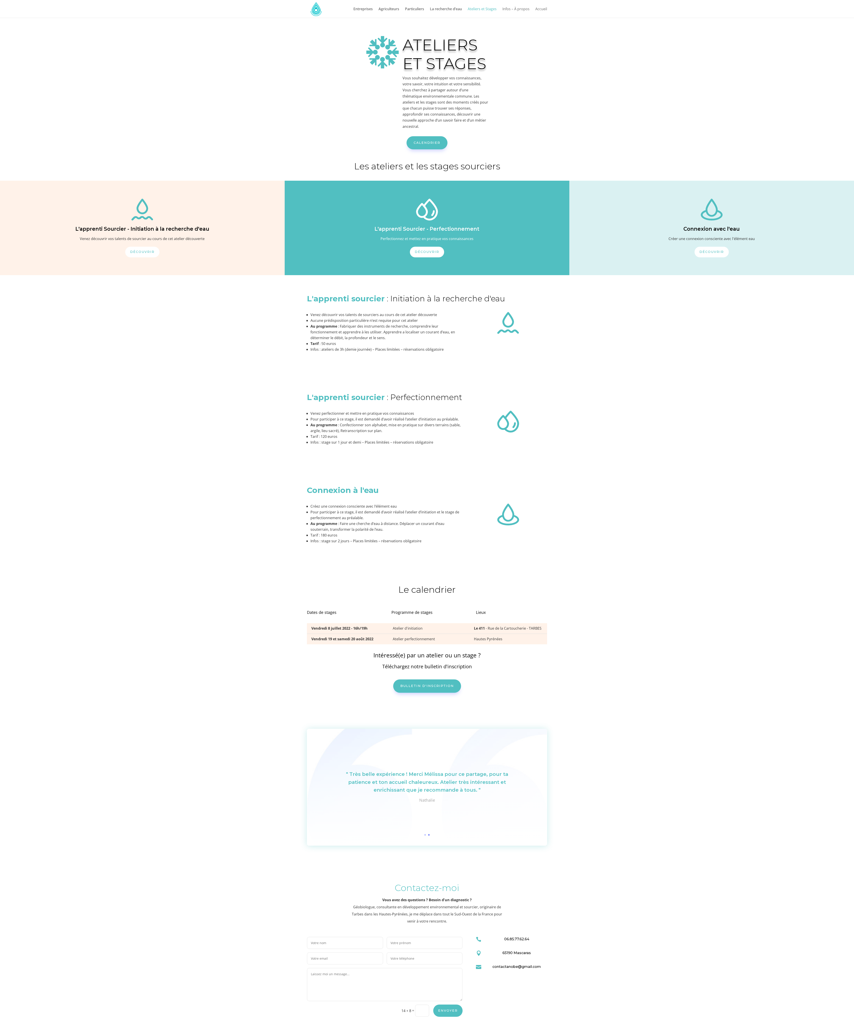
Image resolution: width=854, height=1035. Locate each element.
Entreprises (363, 9)
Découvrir (142, 252)
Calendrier (427, 143)
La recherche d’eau (446, 9)
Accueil (541, 9)
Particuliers (414, 9)
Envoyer (448, 1011)
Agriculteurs (389, 9)
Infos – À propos (516, 9)
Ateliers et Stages (482, 9)
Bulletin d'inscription (427, 686)
